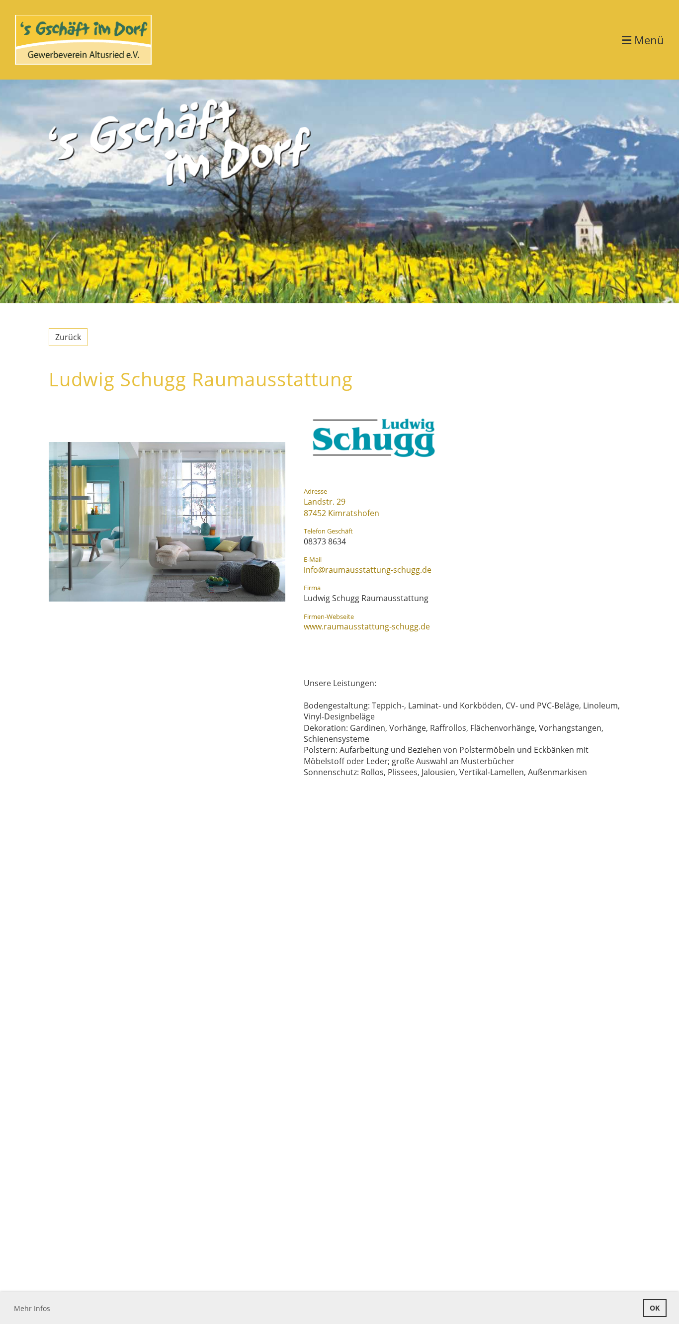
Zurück (68, 337)
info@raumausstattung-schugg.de (367, 569)
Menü (647, 39)
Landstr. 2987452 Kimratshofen (341, 507)
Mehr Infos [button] (32, 1308)
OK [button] (655, 1308)
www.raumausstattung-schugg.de (367, 626)
